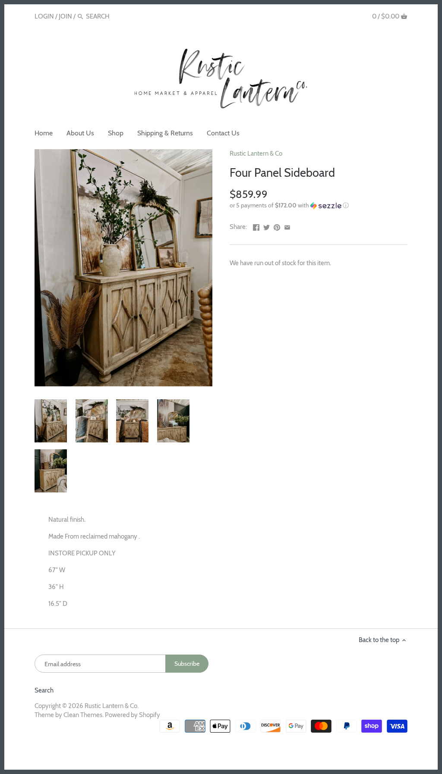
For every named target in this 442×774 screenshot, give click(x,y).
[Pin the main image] (277, 226)
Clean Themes (82, 715)
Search (44, 690)
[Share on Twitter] (266, 226)
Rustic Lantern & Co (256, 153)
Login (44, 16)
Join (65, 16)
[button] (318, 205)
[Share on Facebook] (256, 226)
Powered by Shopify (132, 715)
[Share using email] (287, 226)
